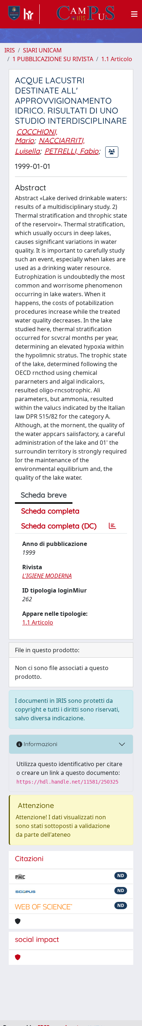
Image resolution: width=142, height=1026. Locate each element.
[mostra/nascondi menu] (134, 14)
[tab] (112, 526)
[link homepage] (22, 14)
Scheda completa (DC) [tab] (58, 525)
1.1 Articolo (116, 59)
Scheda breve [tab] (44, 494)
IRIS (9, 50)
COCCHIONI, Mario (36, 136)
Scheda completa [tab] (50, 510)
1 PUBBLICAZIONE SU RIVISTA (52, 59)
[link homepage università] (86, 14)
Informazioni (39, 744)
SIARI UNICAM (42, 50)
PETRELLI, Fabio (71, 150)
